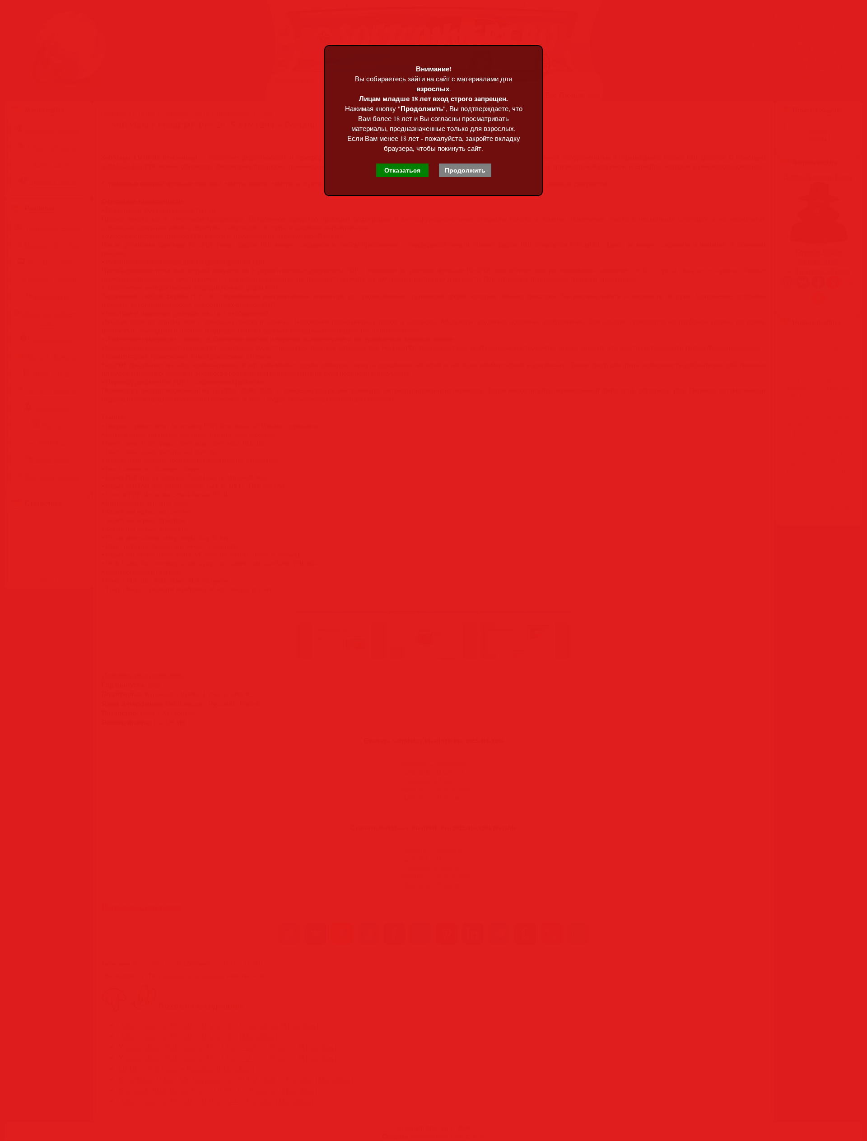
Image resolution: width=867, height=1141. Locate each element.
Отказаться (402, 170)
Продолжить (465, 170)
